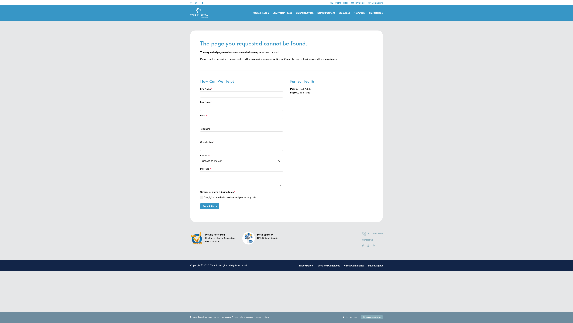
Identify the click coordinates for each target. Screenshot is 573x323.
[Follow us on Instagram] (196, 3)
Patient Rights (375, 265)
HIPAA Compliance (354, 265)
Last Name (206, 102)
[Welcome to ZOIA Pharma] (199, 13)
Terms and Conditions (328, 265)
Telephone (205, 129)
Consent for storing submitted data (217, 192)
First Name (206, 89)
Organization (207, 142)
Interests (205, 155)
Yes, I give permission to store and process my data (230, 197)
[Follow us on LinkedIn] (202, 3)
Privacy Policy (305, 265)
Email (203, 116)
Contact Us (367, 240)
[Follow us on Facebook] (191, 3)
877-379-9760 (375, 233)
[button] (372, 317)
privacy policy (225, 317)
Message (205, 169)
